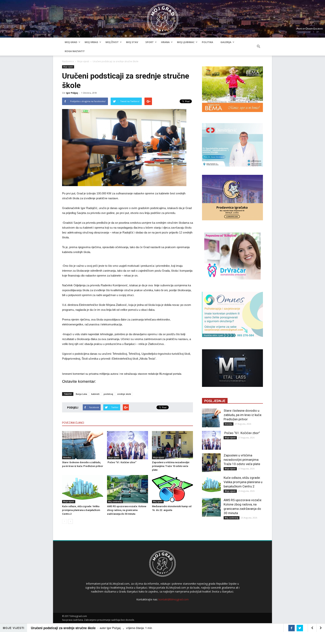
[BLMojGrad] (162, 17)
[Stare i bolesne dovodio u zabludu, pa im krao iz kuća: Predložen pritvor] (82, 445)
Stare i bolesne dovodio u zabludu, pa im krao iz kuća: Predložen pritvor (243, 415)
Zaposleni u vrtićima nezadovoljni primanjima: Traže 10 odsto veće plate (170, 466)
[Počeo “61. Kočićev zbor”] (127, 445)
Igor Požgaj (72, 92)
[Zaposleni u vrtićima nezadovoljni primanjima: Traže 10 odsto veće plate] (172, 445)
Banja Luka (81, 394)
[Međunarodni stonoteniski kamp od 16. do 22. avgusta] (172, 489)
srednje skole (124, 394)
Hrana (165, 42)
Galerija (225, 42)
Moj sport (157, 501)
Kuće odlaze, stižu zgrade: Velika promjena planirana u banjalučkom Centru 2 (81, 510)
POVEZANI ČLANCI (73, 422)
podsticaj (108, 394)
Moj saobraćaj (115, 501)
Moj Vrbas (91, 42)
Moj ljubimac (185, 42)
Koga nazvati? (75, 51)
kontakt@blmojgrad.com (174, 599)
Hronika (67, 457)
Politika (207, 42)
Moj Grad (71, 42)
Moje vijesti (83, 61)
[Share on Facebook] (291, 628)
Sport (149, 42)
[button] (258, 46)
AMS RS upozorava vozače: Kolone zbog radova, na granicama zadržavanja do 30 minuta (126, 510)
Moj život (112, 42)
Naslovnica (68, 61)
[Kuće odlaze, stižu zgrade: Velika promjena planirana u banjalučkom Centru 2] (82, 489)
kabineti (95, 394)
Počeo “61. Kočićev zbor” (121, 462)
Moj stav (132, 42)
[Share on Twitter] (300, 628)
